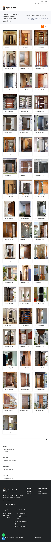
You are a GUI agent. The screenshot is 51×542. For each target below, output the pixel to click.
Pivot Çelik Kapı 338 (40, 303)
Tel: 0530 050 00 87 (21, 523)
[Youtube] (12, 505)
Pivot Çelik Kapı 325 (24, 218)
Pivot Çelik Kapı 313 (24, 132)
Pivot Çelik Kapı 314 (40, 132)
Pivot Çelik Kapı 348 (8, 389)
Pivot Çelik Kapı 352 (24, 410)
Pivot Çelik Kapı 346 (24, 368)
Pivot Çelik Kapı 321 (8, 196)
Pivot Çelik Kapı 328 (24, 239)
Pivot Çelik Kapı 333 (8, 282)
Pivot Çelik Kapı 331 (24, 261)
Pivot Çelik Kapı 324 (8, 218)
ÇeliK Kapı (28, 493)
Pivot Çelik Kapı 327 (8, 239)
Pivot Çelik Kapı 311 (40, 111)
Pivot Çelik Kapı (6, 515)
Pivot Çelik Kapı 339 (8, 325)
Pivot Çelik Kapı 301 (24, 47)
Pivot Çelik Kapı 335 (40, 282)
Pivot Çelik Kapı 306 (8, 90)
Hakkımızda (28, 491)
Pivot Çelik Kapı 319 (24, 175)
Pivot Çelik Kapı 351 (8, 410)
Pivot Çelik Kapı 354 (8, 432)
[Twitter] (6, 505)
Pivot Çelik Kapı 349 (24, 389)
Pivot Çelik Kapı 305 (40, 68)
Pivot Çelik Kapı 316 (24, 154)
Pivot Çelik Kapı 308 (40, 90)
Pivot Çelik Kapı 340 (24, 325)
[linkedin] (9, 505)
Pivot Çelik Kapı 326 (40, 218)
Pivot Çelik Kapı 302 (40, 47)
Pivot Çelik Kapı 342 (8, 346)
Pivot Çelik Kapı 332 (40, 261)
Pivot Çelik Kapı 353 (40, 410)
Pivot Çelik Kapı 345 (8, 368)
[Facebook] (4, 505)
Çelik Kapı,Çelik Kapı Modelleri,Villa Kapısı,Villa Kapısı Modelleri (36, 16)
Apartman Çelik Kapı (7, 517)
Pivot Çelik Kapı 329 (40, 239)
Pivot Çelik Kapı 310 (24, 111)
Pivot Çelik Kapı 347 (40, 368)
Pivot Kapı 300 (7, 47)
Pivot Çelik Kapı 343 (24, 346)
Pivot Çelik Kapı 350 (40, 389)
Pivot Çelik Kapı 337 (24, 303)
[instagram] (14, 505)
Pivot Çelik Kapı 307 (24, 90)
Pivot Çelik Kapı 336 (8, 303)
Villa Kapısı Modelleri (42, 493)
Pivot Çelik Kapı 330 (8, 261)
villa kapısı (38, 537)
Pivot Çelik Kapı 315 (8, 154)
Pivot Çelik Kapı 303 (8, 68)
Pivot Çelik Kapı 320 (40, 175)
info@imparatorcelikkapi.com (42, 3)
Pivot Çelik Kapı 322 (24, 196)
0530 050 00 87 (44, 1)
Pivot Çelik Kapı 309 (8, 111)
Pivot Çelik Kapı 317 (40, 154)
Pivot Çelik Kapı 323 (40, 196)
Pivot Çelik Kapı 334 (24, 282)
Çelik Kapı (5, 520)
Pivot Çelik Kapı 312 (8, 132)
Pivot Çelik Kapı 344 (40, 346)
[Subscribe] (46, 440)
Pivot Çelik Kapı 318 (8, 175)
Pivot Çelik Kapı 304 (24, 68)
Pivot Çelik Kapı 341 (40, 325)
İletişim (39, 491)
